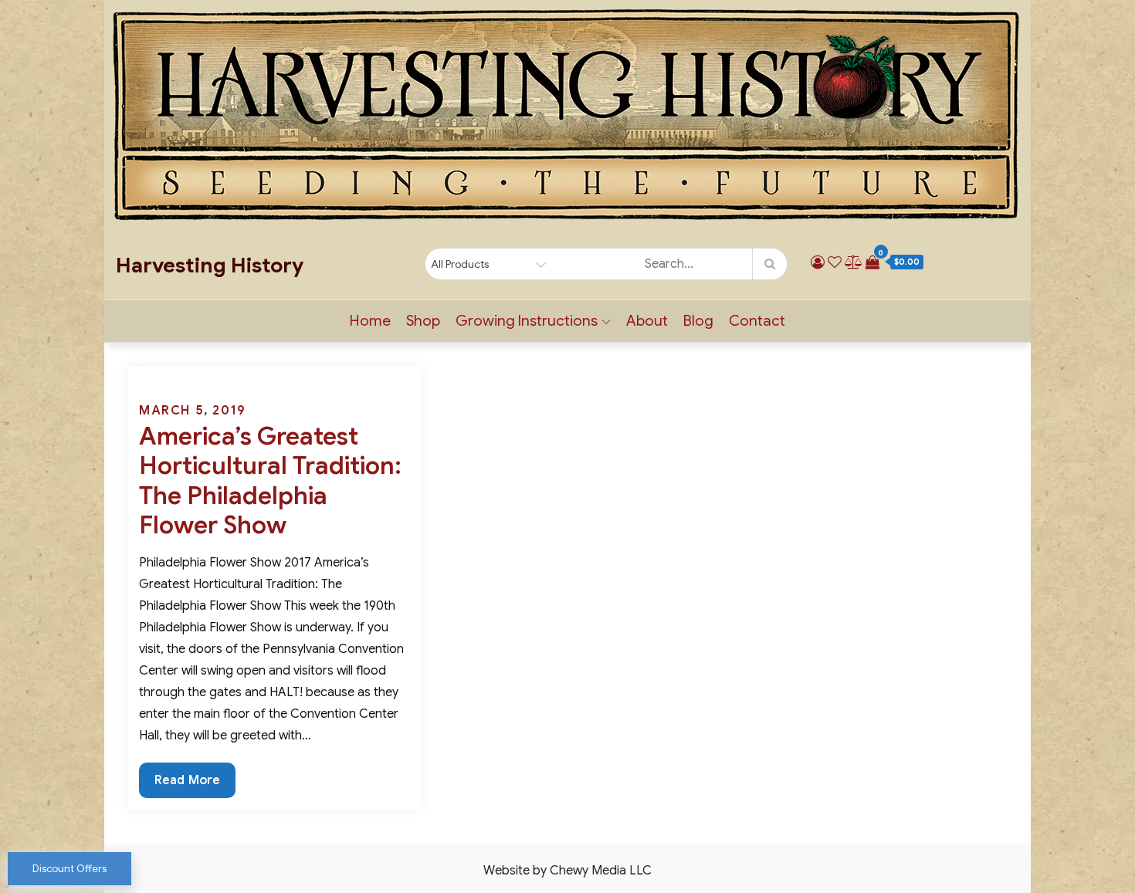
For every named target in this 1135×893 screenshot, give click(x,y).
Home (370, 321)
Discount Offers (69, 868)
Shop (423, 321)
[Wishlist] (835, 262)
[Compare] (853, 262)
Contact (757, 321)
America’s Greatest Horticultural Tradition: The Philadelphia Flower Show (270, 480)
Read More (192, 785)
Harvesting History (209, 265)
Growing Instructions (527, 321)
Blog (698, 321)
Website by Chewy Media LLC (567, 870)
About (647, 321)
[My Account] (818, 262)
